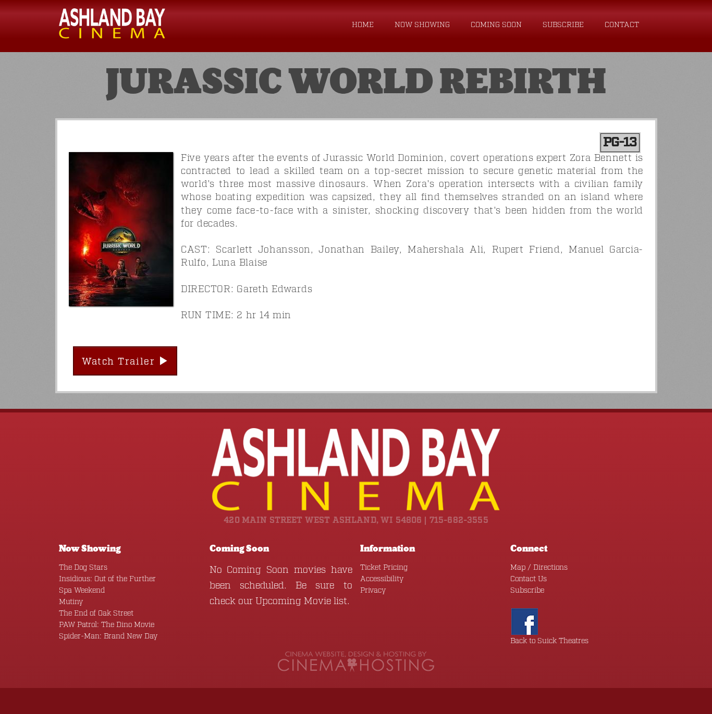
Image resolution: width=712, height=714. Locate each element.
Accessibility (381, 579)
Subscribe (563, 25)
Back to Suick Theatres (549, 641)
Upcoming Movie (293, 601)
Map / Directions (539, 567)
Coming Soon (496, 25)
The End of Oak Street (96, 613)
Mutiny (71, 602)
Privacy (373, 590)
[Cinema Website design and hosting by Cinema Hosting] (356, 661)
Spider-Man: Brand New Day (108, 636)
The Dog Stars (83, 567)
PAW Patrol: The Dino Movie (106, 625)
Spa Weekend (82, 590)
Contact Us (528, 579)
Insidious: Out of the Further (107, 579)
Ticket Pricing (384, 567)
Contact (622, 25)
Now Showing (422, 25)
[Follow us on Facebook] (524, 621)
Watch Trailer (120, 362)
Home (363, 25)
